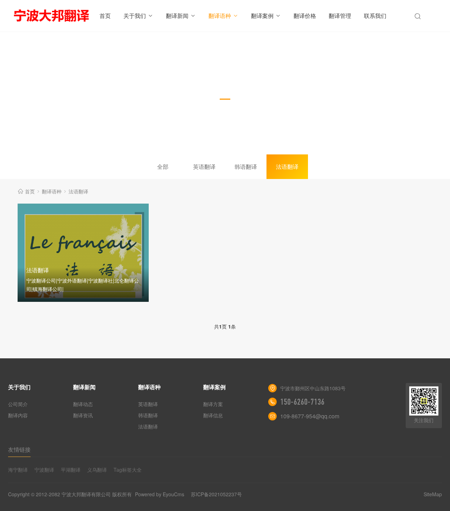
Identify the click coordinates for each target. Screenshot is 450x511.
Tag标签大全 (128, 469)
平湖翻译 (71, 469)
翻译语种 (219, 16)
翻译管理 (340, 16)
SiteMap (433, 494)
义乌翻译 (97, 469)
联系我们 (375, 16)
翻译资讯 (83, 415)
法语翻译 (287, 166)
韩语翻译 (245, 166)
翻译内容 (18, 415)
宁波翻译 (44, 469)
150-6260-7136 (302, 401)
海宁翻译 (18, 469)
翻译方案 (213, 403)
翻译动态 (83, 403)
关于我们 (134, 16)
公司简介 (18, 403)
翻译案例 (262, 16)
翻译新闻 (177, 16)
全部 (162, 166)
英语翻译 (204, 166)
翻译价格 (305, 16)
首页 (105, 16)
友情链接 (19, 449)
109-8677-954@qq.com (309, 416)
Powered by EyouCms (159, 494)
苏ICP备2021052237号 (216, 494)
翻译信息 (213, 415)
